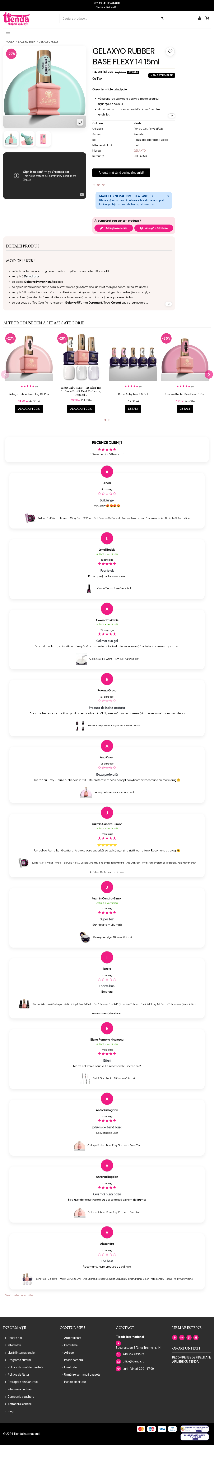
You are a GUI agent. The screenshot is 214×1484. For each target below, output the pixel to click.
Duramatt (95, 302)
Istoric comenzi (74, 1360)
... (147, 302)
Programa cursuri (19, 1360)
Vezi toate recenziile (19, 1295)
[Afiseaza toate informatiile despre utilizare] (168, 304)
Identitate (70, 1367)
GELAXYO (140, 150)
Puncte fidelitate (75, 1382)
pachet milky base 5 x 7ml (133, 394)
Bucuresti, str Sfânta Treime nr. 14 (138, 1347)
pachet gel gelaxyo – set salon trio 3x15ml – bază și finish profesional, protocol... (81, 391)
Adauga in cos (29, 409)
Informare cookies (20, 1389)
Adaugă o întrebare (156, 228)
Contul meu (71, 1345)
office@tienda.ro (133, 1361)
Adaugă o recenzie (116, 228)
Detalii (133, 409)
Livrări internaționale (21, 1352)
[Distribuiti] (94, 185)
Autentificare (73, 1338)
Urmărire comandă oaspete (82, 1374)
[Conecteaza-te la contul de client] (199, 18)
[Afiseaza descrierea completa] (171, 115)
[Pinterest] (103, 185)
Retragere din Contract (23, 1382)
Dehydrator (31, 276)
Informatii (14, 1345)
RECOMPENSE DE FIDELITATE (191, 1357)
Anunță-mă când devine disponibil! (121, 172)
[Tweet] (98, 185)
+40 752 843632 (133, 1354)
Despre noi (15, 1338)
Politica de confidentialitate (25, 1367)
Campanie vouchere (21, 1396)
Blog (11, 1411)
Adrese (69, 1352)
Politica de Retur (18, 1374)
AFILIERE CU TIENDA (185, 1361)
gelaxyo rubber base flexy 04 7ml (185, 394)
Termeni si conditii (20, 1404)
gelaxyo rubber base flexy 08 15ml (29, 394)
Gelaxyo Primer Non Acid (40, 282)
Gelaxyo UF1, (73, 302)
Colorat (116, 302)
